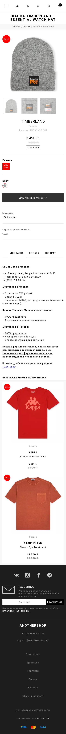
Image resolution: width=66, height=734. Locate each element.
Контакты (33, 670)
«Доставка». (9, 366)
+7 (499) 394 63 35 (33, 633)
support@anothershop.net (33, 640)
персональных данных (15, 611)
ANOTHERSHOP (33, 625)
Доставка (33, 662)
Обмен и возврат (33, 696)
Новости (33, 687)
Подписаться (54, 602)
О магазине (33, 654)
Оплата (33, 679)
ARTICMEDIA (43, 719)
